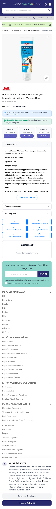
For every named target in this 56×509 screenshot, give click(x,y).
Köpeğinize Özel (23, 18)
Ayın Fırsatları (39, 18)
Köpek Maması (8, 361)
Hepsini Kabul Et (27, 503)
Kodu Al (10, 136)
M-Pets (5, 332)
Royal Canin (7, 300)
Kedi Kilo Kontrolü (9, 416)
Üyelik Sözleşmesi (9, 441)
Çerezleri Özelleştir (27, 496)
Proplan (5, 304)
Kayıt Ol (43, 274)
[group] (27, 58)
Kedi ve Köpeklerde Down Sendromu (17, 420)
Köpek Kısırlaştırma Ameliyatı (14, 395)
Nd (3, 296)
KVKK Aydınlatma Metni (12, 453)
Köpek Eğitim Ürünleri (11, 378)
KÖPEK (16, 30)
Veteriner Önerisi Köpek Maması (15, 412)
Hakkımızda (7, 429)
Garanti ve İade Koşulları (12, 449)
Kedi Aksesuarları (9, 357)
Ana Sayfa (6, 30)
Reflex (5, 312)
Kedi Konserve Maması (11, 345)
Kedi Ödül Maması (10, 349)
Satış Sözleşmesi (9, 445)
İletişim (5, 433)
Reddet (45, 481)
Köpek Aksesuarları (10, 374)
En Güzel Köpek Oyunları (12, 399)
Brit (3, 308)
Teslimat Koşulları (9, 437)
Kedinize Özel (8, 18)
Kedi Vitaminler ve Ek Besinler (14, 353)
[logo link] (27, 4)
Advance (6, 328)
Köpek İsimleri (8, 391)
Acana (5, 324)
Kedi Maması (7, 341)
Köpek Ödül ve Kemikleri (12, 369)
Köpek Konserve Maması (12, 365)
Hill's (4, 316)
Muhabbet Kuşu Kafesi (11, 408)
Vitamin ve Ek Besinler (30, 30)
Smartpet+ (6, 320)
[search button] (49, 11)
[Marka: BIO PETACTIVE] (6, 88)
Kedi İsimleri (7, 387)
